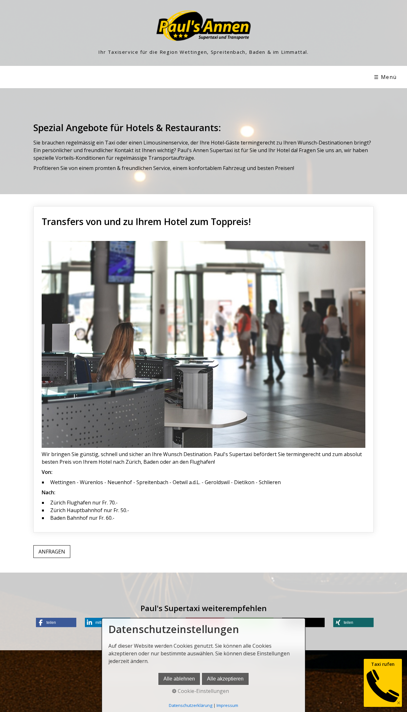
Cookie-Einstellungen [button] (202, 690)
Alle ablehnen (179, 678)
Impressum (227, 705)
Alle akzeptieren (225, 678)
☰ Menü (385, 77)
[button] (51, 551)
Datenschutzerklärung (190, 705)
